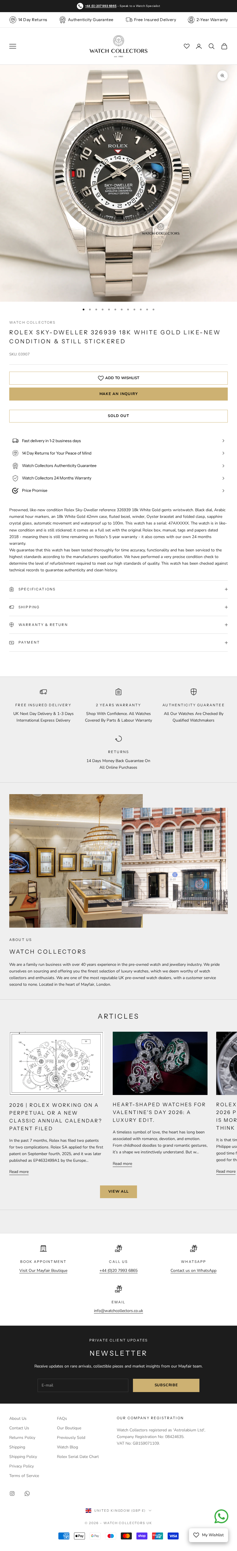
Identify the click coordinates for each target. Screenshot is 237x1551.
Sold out (118, 415)
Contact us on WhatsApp (193, 1270)
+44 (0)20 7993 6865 (118, 1270)
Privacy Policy (21, 1466)
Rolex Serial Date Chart (78, 1456)
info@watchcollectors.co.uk (118, 1310)
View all (118, 1191)
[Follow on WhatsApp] (27, 1493)
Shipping (17, 1447)
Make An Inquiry (118, 393)
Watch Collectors (32, 322)
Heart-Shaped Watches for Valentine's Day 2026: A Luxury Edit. (159, 1112)
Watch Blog (67, 1447)
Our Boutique (69, 1428)
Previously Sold (71, 1437)
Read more (19, 1171)
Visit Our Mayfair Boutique (43, 1270)
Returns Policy (22, 1437)
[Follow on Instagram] (12, 1493)
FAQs (62, 1418)
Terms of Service (24, 1475)
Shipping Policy (23, 1456)
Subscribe (166, 1385)
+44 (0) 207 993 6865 (100, 6)
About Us (18, 1418)
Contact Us (19, 1428)
